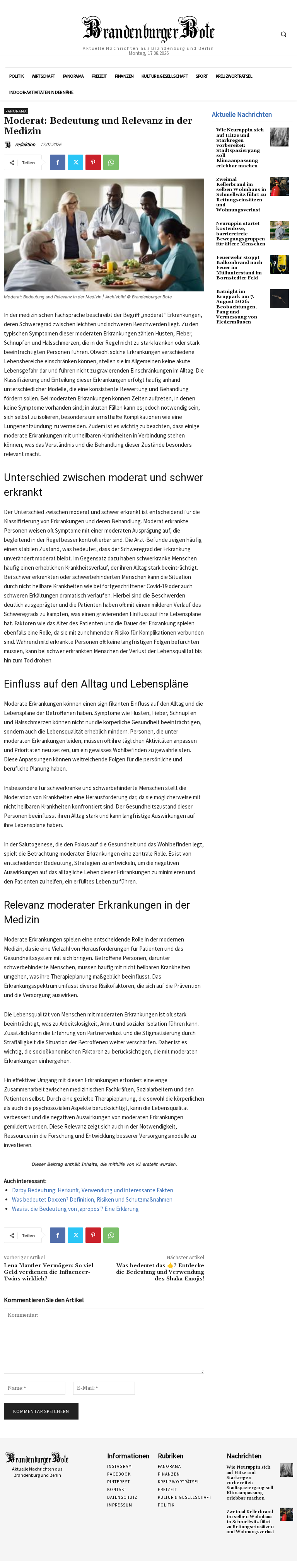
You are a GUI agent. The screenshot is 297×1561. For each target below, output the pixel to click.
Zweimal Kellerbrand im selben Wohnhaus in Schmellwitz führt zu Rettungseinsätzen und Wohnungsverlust (241, 195)
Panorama (16, 111)
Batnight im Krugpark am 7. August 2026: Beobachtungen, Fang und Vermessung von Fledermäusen (236, 307)
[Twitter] (75, 162)
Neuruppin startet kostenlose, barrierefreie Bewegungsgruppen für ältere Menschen (240, 234)
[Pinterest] (93, 162)
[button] (283, 34)
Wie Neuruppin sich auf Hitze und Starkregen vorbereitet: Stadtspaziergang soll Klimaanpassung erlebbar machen (240, 148)
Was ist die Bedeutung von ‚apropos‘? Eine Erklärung (75, 1208)
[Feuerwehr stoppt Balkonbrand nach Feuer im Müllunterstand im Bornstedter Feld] (279, 264)
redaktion (25, 144)
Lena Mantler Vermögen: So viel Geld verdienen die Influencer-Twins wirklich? (49, 1272)
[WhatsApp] (111, 162)
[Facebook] (57, 162)
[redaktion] (9, 144)
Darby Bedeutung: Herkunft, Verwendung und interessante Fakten (92, 1190)
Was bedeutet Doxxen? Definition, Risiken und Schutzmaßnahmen (92, 1199)
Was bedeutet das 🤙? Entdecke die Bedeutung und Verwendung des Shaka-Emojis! (160, 1272)
